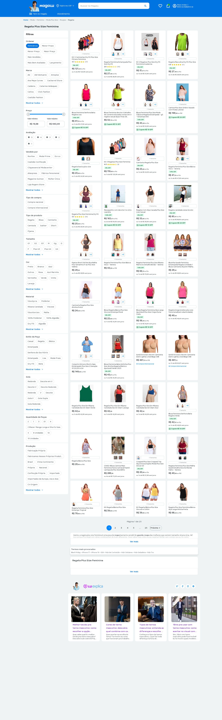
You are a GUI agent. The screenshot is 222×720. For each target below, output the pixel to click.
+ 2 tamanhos (86, 54)
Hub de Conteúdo (112, 552)
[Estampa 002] (150, 104)
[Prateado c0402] (116, 458)
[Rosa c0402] (120, 458)
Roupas (63, 20)
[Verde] (106, 206)
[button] (145, 5)
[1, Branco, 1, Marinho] (145, 54)
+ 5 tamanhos (86, 259)
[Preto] (86, 255)
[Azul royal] (86, 206)
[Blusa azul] (113, 356)
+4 (91, 206)
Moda (32, 20)
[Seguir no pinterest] (193, 586)
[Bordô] (118, 255)
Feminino (40, 20)
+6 (155, 54)
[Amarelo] (178, 159)
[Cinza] (182, 54)
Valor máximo (52, 119)
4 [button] (127, 528)
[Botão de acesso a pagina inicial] (41, 6)
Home (25, 20)
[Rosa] (138, 159)
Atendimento (63, 14)
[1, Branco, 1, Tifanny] (150, 54)
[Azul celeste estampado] (81, 356)
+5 (91, 104)
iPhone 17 (86, 552)
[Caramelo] (148, 255)
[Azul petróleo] (86, 104)
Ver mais (134, 542)
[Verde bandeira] (153, 302)
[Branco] (178, 54)
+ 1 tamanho (118, 109)
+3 (123, 54)
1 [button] (109, 528)
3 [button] (121, 528)
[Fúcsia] (148, 302)
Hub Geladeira (140, 552)
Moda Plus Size (52, 20)
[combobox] (113, 6)
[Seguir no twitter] (177, 586)
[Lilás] (118, 302)
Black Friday (76, 552)
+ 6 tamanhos (86, 210)
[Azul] (113, 54)
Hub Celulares (127, 552)
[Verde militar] (185, 458)
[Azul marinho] (118, 54)
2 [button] (115, 528)
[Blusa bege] (118, 356)
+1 (123, 104)
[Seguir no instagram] (188, 586)
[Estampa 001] (145, 104)
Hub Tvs (150, 552)
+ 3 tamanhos (86, 109)
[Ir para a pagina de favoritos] (160, 5)
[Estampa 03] (178, 406)
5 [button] (133, 528)
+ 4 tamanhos (150, 259)
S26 (102, 552)
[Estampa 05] (182, 406)
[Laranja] (118, 104)
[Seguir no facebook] (182, 586)
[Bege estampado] (86, 356)
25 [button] (146, 528)
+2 (155, 104)
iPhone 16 (95, 552)
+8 (187, 54)
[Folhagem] (113, 302)
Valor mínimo (32, 119)
